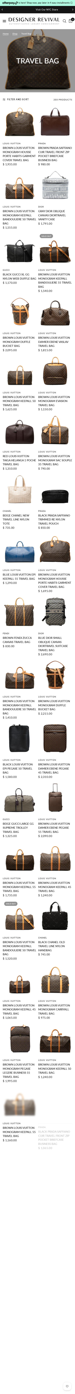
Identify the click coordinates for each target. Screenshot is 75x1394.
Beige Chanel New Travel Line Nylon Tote (16, 519)
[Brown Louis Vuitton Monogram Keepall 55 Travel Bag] (20, 858)
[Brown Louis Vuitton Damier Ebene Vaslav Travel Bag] (55, 313)
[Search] (65, 21)
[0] (70, 21)
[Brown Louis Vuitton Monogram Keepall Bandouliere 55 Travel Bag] (55, 249)
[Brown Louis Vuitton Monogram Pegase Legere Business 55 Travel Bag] (20, 1039)
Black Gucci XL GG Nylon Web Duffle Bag (19, 276)
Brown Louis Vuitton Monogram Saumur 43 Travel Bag (19, 1258)
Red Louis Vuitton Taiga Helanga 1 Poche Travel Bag (19, 460)
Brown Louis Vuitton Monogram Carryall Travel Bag (54, 1009)
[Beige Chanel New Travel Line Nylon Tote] (20, 490)
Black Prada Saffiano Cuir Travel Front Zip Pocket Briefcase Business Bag (54, 1134)
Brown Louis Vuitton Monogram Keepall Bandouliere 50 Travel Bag (19, 217)
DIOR (41, 207)
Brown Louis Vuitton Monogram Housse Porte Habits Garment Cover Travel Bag (19, 154)
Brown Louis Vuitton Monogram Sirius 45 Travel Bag (18, 1317)
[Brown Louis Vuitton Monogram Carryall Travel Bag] (55, 980)
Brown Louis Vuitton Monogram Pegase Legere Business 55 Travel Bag (18, 1070)
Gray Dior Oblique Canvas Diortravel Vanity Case (52, 215)
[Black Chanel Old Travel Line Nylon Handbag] (55, 917)
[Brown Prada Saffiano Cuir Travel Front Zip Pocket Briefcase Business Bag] (55, 123)
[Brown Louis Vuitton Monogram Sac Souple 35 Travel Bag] (55, 431)
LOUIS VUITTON (12, 143)
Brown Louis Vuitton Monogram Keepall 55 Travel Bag (19, 886)
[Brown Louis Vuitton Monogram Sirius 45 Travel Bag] (20, 1288)
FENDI (6, 633)
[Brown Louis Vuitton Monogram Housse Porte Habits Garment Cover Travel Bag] (20, 123)
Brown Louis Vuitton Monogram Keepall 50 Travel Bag (19, 401)
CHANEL (7, 511)
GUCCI (6, 270)
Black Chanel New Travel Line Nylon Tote (52, 1258)
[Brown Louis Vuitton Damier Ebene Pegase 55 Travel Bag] (55, 799)
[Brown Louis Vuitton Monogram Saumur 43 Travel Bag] (20, 1229)
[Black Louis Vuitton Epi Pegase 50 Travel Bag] (20, 739)
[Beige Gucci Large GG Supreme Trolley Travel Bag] (20, 799)
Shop (14, 33)
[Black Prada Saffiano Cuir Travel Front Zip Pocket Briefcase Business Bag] (55, 1103)
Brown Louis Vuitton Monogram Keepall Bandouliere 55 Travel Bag (55, 280)
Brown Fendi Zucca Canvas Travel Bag (17, 640)
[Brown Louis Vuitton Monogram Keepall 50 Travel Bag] (20, 372)
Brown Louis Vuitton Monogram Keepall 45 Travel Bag (54, 886)
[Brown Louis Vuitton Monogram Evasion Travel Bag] (55, 372)
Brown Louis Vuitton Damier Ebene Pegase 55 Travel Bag (54, 827)
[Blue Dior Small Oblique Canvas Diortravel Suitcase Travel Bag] (55, 613)
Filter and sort (18, 99)
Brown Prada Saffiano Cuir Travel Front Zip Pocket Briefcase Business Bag (55, 154)
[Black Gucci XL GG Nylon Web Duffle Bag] (20, 249)
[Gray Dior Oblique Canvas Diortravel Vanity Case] (55, 186)
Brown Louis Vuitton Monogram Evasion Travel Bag (54, 401)
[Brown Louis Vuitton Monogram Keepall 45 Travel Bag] (55, 858)
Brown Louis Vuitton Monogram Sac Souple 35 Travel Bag (55, 460)
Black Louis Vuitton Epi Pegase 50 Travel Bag (18, 768)
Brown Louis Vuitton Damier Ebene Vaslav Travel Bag (54, 341)
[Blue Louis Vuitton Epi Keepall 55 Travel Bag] (20, 549)
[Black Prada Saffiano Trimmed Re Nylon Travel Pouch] (55, 490)
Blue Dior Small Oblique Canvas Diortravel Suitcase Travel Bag (53, 644)
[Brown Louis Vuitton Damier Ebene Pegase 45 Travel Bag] (55, 739)
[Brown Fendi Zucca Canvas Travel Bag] (20, 613)
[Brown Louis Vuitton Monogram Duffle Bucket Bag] (20, 313)
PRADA (42, 143)
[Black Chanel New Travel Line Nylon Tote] (55, 1229)
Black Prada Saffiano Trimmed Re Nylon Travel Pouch (54, 519)
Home (6, 33)
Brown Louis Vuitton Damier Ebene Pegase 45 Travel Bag (54, 768)
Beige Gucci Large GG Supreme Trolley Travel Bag (18, 827)
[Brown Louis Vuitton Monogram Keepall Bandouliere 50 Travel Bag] (20, 186)
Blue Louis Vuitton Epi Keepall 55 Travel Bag (19, 576)
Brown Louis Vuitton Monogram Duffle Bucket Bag (18, 341)
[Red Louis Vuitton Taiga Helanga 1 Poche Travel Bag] (20, 431)
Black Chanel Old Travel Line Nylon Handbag (51, 946)
